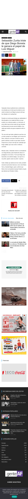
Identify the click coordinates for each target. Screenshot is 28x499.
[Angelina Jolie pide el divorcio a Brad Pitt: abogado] (5, 397)
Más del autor (19, 218)
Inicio (3, 35)
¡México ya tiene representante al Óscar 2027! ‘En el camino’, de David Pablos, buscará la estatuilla (17, 225)
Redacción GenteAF (7, 51)
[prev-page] (3, 251)
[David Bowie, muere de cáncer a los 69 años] (5, 404)
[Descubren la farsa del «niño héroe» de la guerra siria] (5, 424)
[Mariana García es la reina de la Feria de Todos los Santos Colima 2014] (5, 416)
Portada (9, 37)
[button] (2, 32)
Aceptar (14, 496)
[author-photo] (14, 208)
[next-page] (5, 251)
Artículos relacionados (8, 218)
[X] (6, 55)
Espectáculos (8, 35)
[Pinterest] (10, 55)
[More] (19, 180)
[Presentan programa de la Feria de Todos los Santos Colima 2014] (5, 431)
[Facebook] (3, 55)
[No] (26, 493)
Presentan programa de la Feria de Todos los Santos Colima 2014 (18, 431)
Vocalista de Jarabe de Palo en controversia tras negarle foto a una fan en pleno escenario (20, 193)
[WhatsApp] (13, 55)
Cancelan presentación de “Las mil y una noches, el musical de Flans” (7, 193)
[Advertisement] (14, 15)
